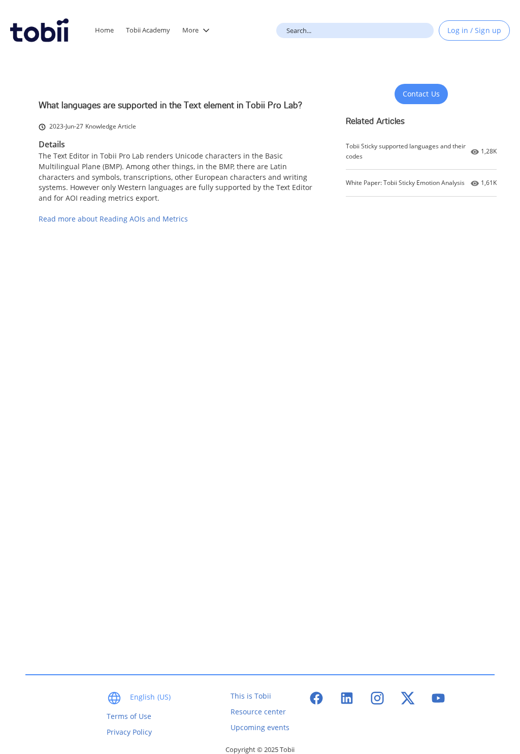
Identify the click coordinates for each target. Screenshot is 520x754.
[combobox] (355, 30)
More (190, 30)
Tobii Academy (148, 30)
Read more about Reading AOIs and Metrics (113, 219)
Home (104, 30)
